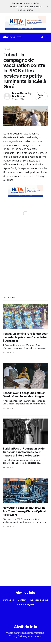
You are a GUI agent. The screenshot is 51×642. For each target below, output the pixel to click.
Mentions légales (25, 604)
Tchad (6, 49)
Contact (22, 599)
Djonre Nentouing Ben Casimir (21, 94)
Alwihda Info (12, 37)
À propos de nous (39, 599)
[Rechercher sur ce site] (42, 37)
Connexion (8, 599)
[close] (47, 6)
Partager (40, 96)
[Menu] (47, 37)
